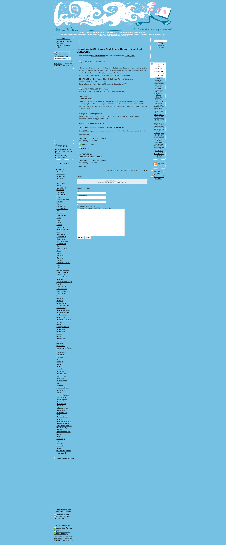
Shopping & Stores (62, 270)
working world (61, 453)
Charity (58, 204)
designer (59, 334)
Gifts (58, 232)
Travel (58, 284)
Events (58, 218)
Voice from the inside (63, 291)
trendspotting (60, 446)
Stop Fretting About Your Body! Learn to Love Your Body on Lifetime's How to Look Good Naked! (159, 136)
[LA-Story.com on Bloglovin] (62, 59)
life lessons (60, 385)
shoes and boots (62, 417)
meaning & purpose (63, 395)
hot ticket (59, 178)
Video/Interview (61, 289)
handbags (59, 362)
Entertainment (61, 215)
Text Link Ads (64, 163)
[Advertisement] (62, 104)
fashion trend (60, 346)
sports (58, 434)
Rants (58, 265)
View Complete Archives (161, 46)
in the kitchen (61, 376)
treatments (60, 443)
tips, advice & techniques (61, 189)
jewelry (58, 383)
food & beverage (62, 352)
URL (78, 200)
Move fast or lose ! (62, 248)
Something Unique (62, 272)
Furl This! (82, 166)
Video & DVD (61, 286)
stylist (58, 436)
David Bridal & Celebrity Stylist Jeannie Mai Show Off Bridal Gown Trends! (159, 154)
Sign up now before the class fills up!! (93, 127)
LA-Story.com (130, 56)
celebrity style (61, 317)
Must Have (60, 255)
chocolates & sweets (63, 319)
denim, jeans (60, 329)
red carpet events (62, 408)
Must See (59, 258)
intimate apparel (61, 381)
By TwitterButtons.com (62, 56)
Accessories (60, 192)
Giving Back (60, 234)
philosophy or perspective (61, 404)
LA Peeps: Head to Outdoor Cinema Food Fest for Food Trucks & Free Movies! (159, 83)
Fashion (59, 225)
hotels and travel (62, 371)
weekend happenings (63, 451)
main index (58, 64)
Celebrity (59, 202)
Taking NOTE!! (61, 277)
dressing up (60, 341)
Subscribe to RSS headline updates (92, 138)
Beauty (58, 197)
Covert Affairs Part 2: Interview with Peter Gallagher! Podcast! (159, 76)
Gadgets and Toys (62, 229)
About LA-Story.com (63, 39)
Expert (58, 220)
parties (58, 186)
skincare (59, 419)
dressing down (61, 338)
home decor (60, 369)
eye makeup (60, 343)
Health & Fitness (62, 241)
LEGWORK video (98, 56)
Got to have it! (61, 237)
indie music (60, 378)
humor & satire (61, 373)
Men (57, 246)
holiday (58, 366)
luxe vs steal (60, 183)
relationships (60, 410)
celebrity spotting (62, 315)
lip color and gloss (62, 388)
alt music (59, 301)
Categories (59, 169)
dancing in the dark (62, 327)
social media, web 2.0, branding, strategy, (64, 422)
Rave (58, 267)
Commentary (60, 213)
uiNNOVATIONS (60, 157)
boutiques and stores (63, 312)
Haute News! (60, 239)
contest (59, 322)
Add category (61, 195)
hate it (58, 364)
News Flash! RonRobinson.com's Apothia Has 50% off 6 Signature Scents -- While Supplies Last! (159, 109)
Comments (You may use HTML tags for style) (94, 208)
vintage (58, 448)
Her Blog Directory (61, 518)
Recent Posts (158, 72)
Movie (58, 251)
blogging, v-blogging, (63, 310)
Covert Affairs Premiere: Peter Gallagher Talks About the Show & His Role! (159, 92)
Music (58, 253)
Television (59, 279)
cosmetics (60, 324)
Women (59, 296)
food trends (60, 355)
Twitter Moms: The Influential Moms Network (63, 510)
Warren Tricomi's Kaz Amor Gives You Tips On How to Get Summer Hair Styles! (159, 146)
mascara (59, 392)
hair (57, 359)
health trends (60, 176)
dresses (59, 336)
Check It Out (60, 206)
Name (79, 191)
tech (57, 441)
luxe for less (60, 390)
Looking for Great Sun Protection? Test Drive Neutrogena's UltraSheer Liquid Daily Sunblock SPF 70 (159, 127)
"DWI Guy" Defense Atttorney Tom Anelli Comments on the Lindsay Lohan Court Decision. (159, 118)
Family (58, 222)
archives (57, 66)
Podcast (59, 260)
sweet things (60, 439)
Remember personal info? (86, 206)
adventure (59, 298)
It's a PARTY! (61, 244)
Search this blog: (160, 39)
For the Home (61, 227)
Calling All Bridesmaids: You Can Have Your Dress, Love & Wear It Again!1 (158, 100)
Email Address (82, 195)
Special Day (60, 274)
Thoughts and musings (64, 282)
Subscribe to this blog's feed (161, 164)
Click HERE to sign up (115, 127)
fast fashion (60, 174)
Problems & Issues (63, 263)
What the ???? (61, 293)
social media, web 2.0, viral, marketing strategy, (64, 427)
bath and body (61, 308)
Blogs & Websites (62, 199)
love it (58, 181)
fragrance (59, 357)
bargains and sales (62, 305)
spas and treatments (63, 432)
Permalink (144, 170)
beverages (60, 171)
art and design (61, 303)
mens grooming (61, 397)
